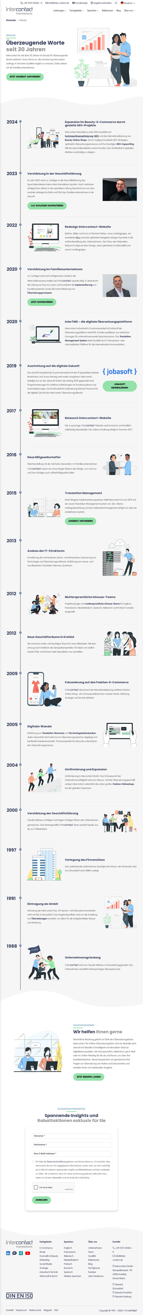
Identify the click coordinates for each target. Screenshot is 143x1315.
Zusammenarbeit (83, 1025)
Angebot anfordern (80, 521)
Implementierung (83, 285)
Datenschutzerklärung (56, 1162)
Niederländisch (71, 1260)
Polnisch (68, 1264)
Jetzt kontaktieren (42, 302)
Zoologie (44, 1268)
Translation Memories (53, 733)
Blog (118, 10)
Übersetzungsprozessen (39, 293)
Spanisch (68, 1272)
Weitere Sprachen (72, 1276)
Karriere (92, 1272)
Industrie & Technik (49, 1272)
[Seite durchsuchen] (116, 3)
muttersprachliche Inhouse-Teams (102, 604)
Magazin (48, 1310)
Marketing (44, 1260)
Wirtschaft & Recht (48, 1276)
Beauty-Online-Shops (76, 140)
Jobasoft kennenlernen (119, 386)
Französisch (70, 1252)
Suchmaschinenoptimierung (79, 136)
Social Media (46, 1264)
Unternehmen (95, 1248)
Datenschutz (35, 1310)
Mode (42, 1252)
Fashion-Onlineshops (123, 784)
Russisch (68, 1268)
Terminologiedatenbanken (82, 733)
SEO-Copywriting (125, 144)
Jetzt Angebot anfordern (25, 77)
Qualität (92, 1256)
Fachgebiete (76, 10)
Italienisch (68, 1256)
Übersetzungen (39, 919)
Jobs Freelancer (95, 1276)
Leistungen (58, 10)
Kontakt (10, 1310)
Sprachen (91, 10)
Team (91, 1252)
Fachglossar (94, 1268)
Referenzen (107, 10)
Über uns (128, 10)
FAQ (56, 1310)
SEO (96, 136)
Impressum (21, 1310)
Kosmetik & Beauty (49, 1256)
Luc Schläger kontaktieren (47, 206)
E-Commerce (46, 1248)
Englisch (68, 1248)
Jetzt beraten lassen (89, 1077)
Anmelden (41, 1200)
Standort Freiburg (123, 1297)
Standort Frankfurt (123, 1293)
